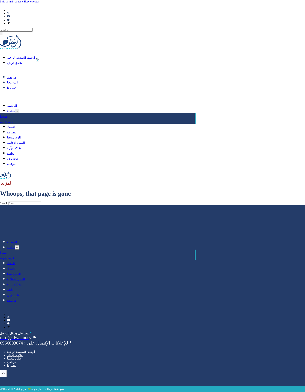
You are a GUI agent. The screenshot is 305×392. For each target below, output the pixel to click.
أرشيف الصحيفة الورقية (21, 57)
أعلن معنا (12, 82)
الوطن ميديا (14, 137)
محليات (11, 132)
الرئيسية (12, 105)
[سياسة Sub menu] (17, 111)
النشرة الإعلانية (16, 142)
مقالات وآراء (14, 147)
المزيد (7, 183)
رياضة (10, 153)
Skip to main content (11, 1)
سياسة (11, 110)
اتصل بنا (11, 87)
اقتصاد (11, 126)
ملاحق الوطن (15, 62)
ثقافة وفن (13, 158)
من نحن (11, 77)
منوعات (11, 163)
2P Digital (5, 389)
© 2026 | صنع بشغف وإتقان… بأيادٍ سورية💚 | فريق (37, 389)
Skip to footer (31, 1)
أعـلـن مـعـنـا (14, 358)
